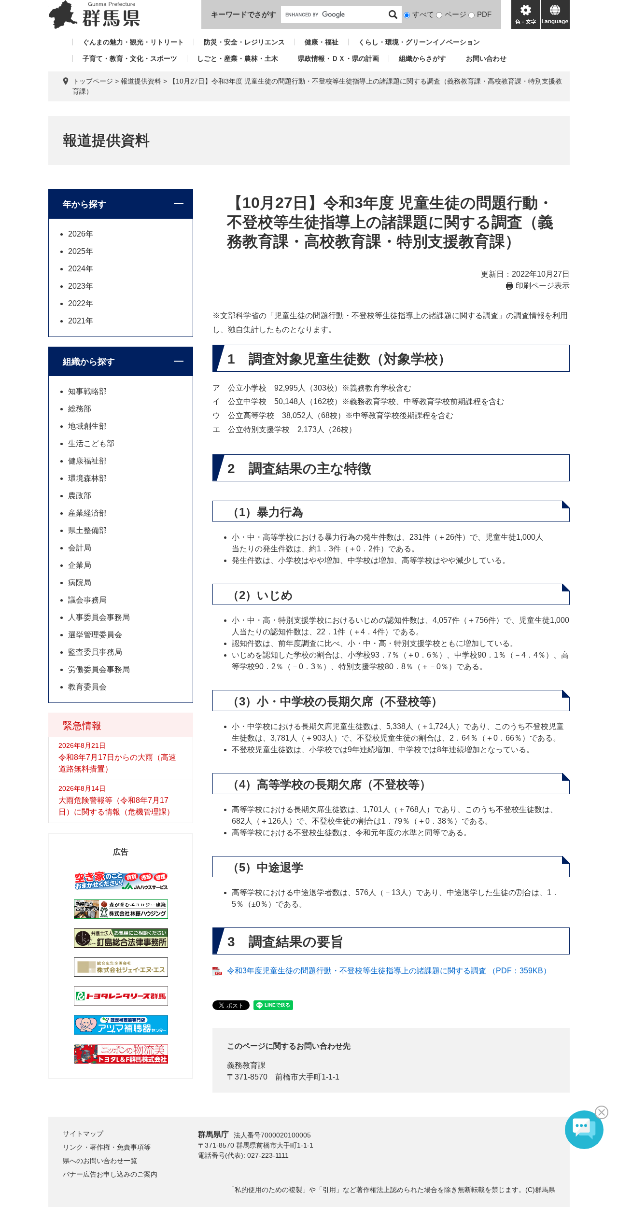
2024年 (80, 269)
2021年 (80, 321)
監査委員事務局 (95, 652)
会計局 (79, 548)
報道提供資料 (141, 81)
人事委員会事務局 (99, 617)
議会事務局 (87, 600)
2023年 (80, 286)
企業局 (79, 565)
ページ (455, 14)
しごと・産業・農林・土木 (237, 58)
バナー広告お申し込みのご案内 (110, 1174)
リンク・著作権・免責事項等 (107, 1147)
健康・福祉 (321, 42)
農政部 (79, 495)
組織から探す (89, 361)
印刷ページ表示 (543, 285)
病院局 (79, 582)
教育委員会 (87, 687)
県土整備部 (87, 530)
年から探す (84, 204)
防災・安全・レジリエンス (244, 42)
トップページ (92, 81)
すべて (423, 14)
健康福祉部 (87, 461)
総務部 (79, 409)
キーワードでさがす (243, 14)
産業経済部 (87, 513)
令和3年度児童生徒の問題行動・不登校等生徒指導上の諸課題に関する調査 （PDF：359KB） (389, 971)
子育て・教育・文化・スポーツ (130, 58)
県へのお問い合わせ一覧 (100, 1161)
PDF (484, 14)
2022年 (80, 303)
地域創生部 (87, 426)
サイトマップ (83, 1133)
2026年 (80, 234)
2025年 (80, 251)
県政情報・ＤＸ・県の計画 (338, 58)
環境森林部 (87, 478)
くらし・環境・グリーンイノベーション (419, 42)
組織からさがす (422, 58)
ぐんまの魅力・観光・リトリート (133, 42)
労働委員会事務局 (99, 669)
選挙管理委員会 (95, 635)
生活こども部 (91, 443)
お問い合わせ (486, 58)
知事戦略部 (87, 391)
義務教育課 (246, 1065)
